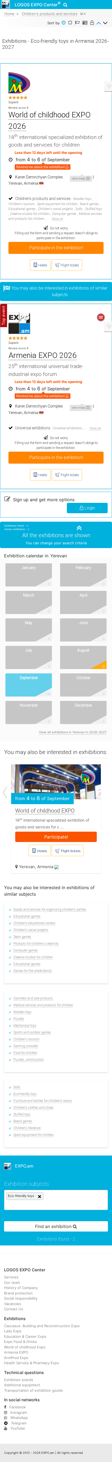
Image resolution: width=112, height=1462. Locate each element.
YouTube (17, 1428)
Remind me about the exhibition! (41, 167)
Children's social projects (55, 209)
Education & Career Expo (25, 1336)
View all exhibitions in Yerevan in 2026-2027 (73, 732)
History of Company (21, 1287)
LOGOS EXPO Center (38, 4)
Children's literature (27, 1128)
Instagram (18, 1412)
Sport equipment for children (57, 204)
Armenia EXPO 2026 (42, 355)
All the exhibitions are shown (56, 535)
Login (89, 507)
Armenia (45, 866)
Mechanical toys (24, 1026)
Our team (12, 1282)
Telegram (18, 1423)
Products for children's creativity (36, 944)
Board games (89, 204)
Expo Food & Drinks (20, 1341)
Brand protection (18, 1293)
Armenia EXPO (16, 1352)
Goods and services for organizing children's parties (49, 909)
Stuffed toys (93, 209)
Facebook (17, 1407)
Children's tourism (21, 204)
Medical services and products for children (43, 1005)
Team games (22, 937)
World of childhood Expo (24, 1347)
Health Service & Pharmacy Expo (31, 1363)
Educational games (22, 209)
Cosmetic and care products (33, 998)
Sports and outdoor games (32, 1032)
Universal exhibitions (67, 428)
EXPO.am (22, 1166)
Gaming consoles (25, 1046)
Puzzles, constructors (28, 1060)
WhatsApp (18, 1417)
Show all (57, 219)
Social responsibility (21, 1298)
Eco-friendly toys (25, 1094)
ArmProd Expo (16, 1357)
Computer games (64, 214)
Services (11, 1277)
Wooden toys (82, 199)
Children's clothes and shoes (33, 1108)
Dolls (79, 209)
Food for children (25, 1053)
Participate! (56, 837)
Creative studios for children (29, 214)
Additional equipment (22, 1385)
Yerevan (27, 866)
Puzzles (18, 1019)
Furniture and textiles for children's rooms (42, 1101)
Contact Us (13, 1309)
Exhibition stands (18, 1380)
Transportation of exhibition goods (33, 1390)
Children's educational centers (34, 923)
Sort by (53, 23)
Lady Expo (12, 1331)
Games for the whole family (32, 971)
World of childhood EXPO (44, 810)
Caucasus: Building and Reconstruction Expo (42, 1326)
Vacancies (12, 1304)
